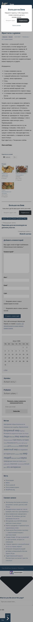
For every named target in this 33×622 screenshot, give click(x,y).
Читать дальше (16, 25)
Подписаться (23, 20)
